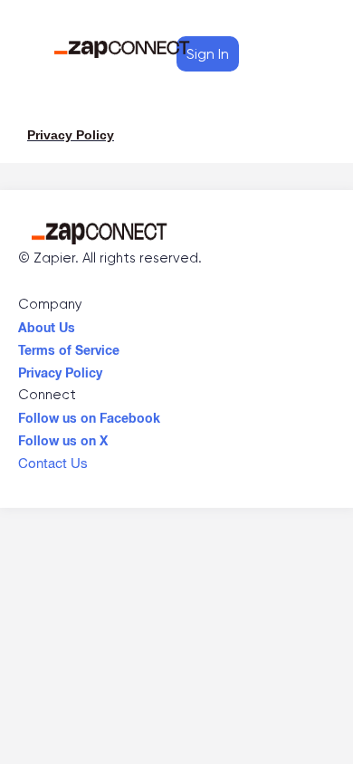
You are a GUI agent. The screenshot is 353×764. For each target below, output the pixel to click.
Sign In (207, 53)
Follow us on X (63, 436)
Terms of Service (68, 345)
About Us (46, 323)
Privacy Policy (60, 368)
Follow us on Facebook (89, 413)
